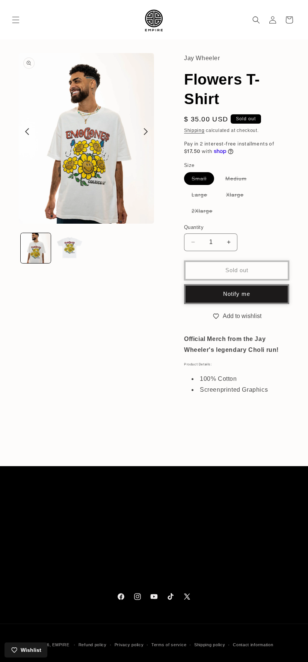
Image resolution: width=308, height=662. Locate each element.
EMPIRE (61, 644)
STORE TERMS (39, 550)
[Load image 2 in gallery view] (69, 248)
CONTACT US (37, 532)
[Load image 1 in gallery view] (36, 248)
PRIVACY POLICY (42, 567)
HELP (26, 515)
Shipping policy (209, 644)
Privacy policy (129, 644)
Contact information (253, 644)
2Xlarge (206, 212)
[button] (16, 20)
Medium (239, 180)
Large (203, 196)
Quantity (194, 227)
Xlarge (238, 196)
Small (203, 180)
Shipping (194, 130)
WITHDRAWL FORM (45, 583)
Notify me (236, 294)
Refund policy (93, 644)
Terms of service (168, 644)
